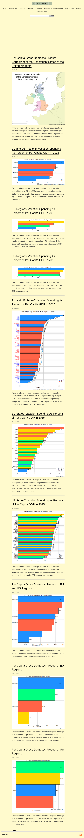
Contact (5, 835)
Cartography (22, 8)
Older (14, 830)
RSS (81, 834)
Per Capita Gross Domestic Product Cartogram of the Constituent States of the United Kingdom (38, 61)
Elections (78, 8)
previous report (32, 735)
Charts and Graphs (42, 11)
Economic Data (13, 8)
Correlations (30, 8)
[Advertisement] (42, 33)
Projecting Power (69, 8)
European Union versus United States (53, 8)
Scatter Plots (38, 8)
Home (4, 8)
